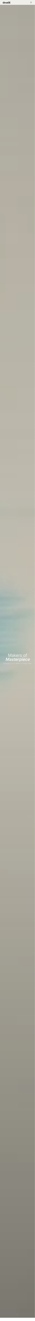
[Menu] (31, 2)
